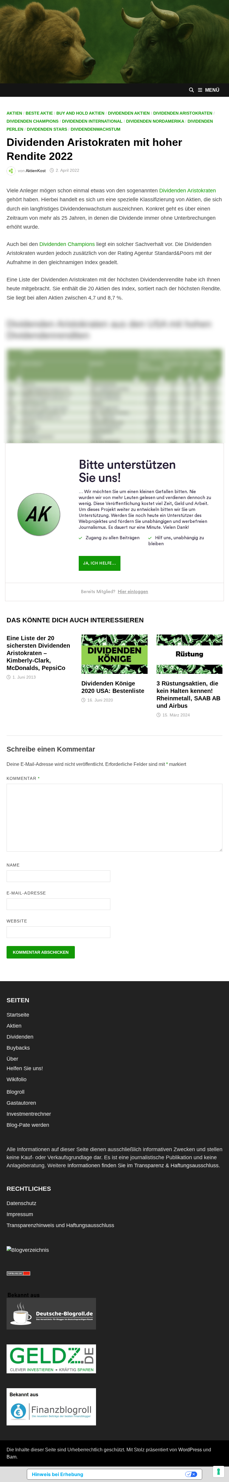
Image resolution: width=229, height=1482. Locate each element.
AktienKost (36, 170)
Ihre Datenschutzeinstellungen (137, 1474)
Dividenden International (92, 121)
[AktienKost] (114, 41)
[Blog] (28, 1250)
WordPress (190, 1449)
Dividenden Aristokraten (182, 113)
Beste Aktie (39, 113)
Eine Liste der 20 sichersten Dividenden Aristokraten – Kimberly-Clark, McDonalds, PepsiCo (38, 653)
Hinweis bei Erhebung (57, 1474)
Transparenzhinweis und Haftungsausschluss (60, 1225)
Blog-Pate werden (28, 1125)
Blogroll (15, 1092)
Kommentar (23, 778)
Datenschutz (21, 1203)
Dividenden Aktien (129, 113)
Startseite (18, 1015)
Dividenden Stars (47, 129)
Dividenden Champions (32, 121)
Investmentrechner (29, 1114)
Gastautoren (21, 1103)
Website (17, 921)
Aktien (14, 113)
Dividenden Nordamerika (155, 121)
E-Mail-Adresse (26, 893)
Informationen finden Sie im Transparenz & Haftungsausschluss (143, 1165)
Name (13, 865)
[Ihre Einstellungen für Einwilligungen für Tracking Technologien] (218, 1471)
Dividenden (20, 1037)
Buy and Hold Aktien (80, 113)
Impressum (20, 1214)
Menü (212, 90)
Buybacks (18, 1048)
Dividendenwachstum (95, 129)
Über (12, 1059)
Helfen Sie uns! (25, 1068)
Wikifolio (17, 1079)
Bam (11, 1456)
